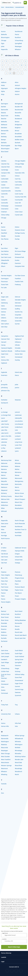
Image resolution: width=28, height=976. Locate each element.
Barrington (4, 103)
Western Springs (6, 765)
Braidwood (18, 118)
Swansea (17, 692)
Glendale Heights (20, 300)
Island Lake (18, 372)
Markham (4, 478)
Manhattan (4, 466)
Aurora (3, 31)
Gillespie (4, 320)
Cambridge (4, 170)
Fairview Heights (6, 275)
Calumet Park (5, 167)
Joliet (2, 46)
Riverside (4, 626)
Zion (2, 793)
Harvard (3, 342)
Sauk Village (5, 662)
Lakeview (4, 442)
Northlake (18, 535)
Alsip (2, 94)
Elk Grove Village (20, 251)
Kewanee (18, 400)
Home (2, 7)
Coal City (17, 179)
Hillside (17, 345)
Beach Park (4, 115)
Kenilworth (4, 403)
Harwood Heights (6, 348)
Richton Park (5, 614)
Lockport (18, 436)
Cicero (17, 170)
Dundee (17, 236)
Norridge (4, 535)
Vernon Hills (5, 726)
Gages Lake (4, 297)
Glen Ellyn (4, 326)
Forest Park (4, 284)
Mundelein (18, 505)
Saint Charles (5, 653)
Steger (17, 668)
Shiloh (3, 681)
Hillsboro (18, 342)
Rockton (17, 617)
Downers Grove (20, 230)
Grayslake (18, 315)
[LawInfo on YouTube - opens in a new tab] (16, 970)
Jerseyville (4, 384)
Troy (16, 704)
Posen (17, 596)
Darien (3, 227)
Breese (17, 121)
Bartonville (4, 109)
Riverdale (4, 623)
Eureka (17, 260)
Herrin (3, 357)
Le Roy (3, 448)
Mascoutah (4, 484)
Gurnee (17, 323)
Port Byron (18, 593)
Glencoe (17, 297)
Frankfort (18, 278)
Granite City (18, 312)
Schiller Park (5, 671)
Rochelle (3, 638)
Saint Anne (4, 650)
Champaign (4, 205)
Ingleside (4, 372)
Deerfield (4, 233)
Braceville (18, 112)
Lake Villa (4, 430)
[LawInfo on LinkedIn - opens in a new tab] (21, 970)
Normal (3, 532)
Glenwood (18, 306)
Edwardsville (5, 260)
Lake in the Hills (6, 436)
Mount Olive (19, 496)
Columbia (18, 191)
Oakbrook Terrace (20, 547)
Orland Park (18, 559)
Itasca (17, 375)
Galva (3, 306)
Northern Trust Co (20, 529)
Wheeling (4, 774)
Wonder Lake (19, 759)
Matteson (4, 487)
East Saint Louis (6, 257)
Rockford (18, 37)
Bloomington (5, 37)
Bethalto (4, 142)
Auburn (17, 91)
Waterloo (4, 744)
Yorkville (3, 783)
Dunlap (17, 239)
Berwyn (3, 139)
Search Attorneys (14, 947)
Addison (3, 82)
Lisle (16, 430)
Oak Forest (4, 556)
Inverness (4, 375)
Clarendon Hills (20, 173)
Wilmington (18, 744)
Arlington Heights (20, 88)
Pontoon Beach (20, 587)
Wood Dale (18, 762)
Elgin (2, 43)
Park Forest (4, 587)
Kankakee (4, 400)
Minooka (17, 463)
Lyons (17, 451)
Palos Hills (4, 578)
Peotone (17, 572)
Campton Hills (5, 173)
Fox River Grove (20, 275)
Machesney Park (6, 460)
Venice (3, 723)
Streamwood (19, 680)
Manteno (4, 469)
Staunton (18, 665)
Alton (16, 82)
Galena (3, 300)
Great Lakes (18, 317)
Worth (17, 774)
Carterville (4, 194)
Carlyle (3, 185)
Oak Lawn (4, 559)
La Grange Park (6, 415)
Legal (2, 961)
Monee (17, 475)
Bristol (17, 130)
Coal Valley (18, 182)
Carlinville (4, 182)
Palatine (3, 572)
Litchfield (18, 433)
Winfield (17, 747)
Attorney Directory (9, 7)
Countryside (19, 200)
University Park (6, 714)
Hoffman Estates (20, 351)
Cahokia (3, 161)
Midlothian (4, 505)
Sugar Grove (19, 683)
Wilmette (18, 741)
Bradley (17, 115)
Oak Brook (4, 553)
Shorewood (4, 684)
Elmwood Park (19, 257)
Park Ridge (4, 590)
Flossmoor (4, 281)
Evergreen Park (19, 266)
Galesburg (4, 303)
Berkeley (4, 136)
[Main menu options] (6, 2)
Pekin (3, 596)
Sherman (4, 678)
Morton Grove (19, 493)
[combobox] (14, 935)
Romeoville (18, 623)
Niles (2, 529)
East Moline (5, 251)
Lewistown (18, 415)
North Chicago (19, 520)
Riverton (3, 629)
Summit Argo (19, 689)
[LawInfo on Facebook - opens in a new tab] (7, 970)
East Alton (4, 248)
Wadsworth (4, 735)
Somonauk (4, 693)
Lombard (18, 439)
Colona (17, 188)
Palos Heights (5, 575)
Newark (3, 526)
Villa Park (18, 723)
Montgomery (19, 481)
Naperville (4, 49)
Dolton (17, 227)
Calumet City (5, 164)
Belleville (4, 34)
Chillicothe (18, 167)
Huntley (17, 360)
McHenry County (6, 496)
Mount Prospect (20, 499)
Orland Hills (18, 556)
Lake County (5, 424)
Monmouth (18, 478)
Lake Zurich (4, 433)
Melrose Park (5, 499)
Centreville (4, 202)
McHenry (4, 493)
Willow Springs (19, 735)
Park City (4, 584)
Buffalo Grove (19, 139)
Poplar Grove (19, 590)
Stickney (17, 671)
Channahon (4, 208)
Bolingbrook (19, 103)
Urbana (17, 714)
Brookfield (18, 136)
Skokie (3, 690)
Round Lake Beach (21, 635)
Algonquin (4, 88)
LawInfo (3, 957)
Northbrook (18, 31)
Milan (3, 508)
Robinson (4, 635)
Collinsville (18, 185)
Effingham (4, 263)
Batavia (3, 112)
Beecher (3, 118)
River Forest (5, 617)
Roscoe (17, 626)
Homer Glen (19, 354)
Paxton (3, 593)
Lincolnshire (19, 421)
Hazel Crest (4, 354)
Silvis (2, 687)
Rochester (4, 641)
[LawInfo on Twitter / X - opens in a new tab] (11, 970)
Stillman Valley (19, 674)
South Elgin (18, 653)
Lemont (17, 412)
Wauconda (4, 747)
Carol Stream (5, 188)
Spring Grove (19, 659)
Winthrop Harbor (20, 756)
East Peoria (4, 254)
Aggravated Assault (19, 7)
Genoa (3, 315)
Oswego (17, 562)
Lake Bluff (4, 421)
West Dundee (5, 756)
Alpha (3, 91)
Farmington (5, 278)
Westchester (5, 762)
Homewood (18, 357)
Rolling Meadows (20, 620)
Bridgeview (18, 124)
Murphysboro (19, 508)
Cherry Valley (5, 214)
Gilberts (3, 317)
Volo (16, 726)
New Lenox (4, 523)
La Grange (4, 412)
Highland (4, 363)
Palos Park (4, 581)
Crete (16, 208)
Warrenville (4, 738)
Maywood (4, 490)
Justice (17, 387)
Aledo (3, 85)
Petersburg (18, 575)
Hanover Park (5, 339)
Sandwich (4, 659)
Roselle (17, 629)
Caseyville (4, 200)
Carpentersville (6, 191)
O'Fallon (3, 550)
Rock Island (18, 611)
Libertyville (18, 418)
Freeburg (18, 284)
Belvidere (4, 127)
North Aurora (5, 538)
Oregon (17, 553)
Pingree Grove (19, 578)
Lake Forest (4, 427)
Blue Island (4, 151)
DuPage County (20, 233)
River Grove (4, 620)
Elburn (3, 266)
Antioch (17, 85)
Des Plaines (4, 239)
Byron (17, 148)
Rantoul (3, 611)
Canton (3, 176)
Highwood (18, 339)
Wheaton (18, 49)
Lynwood (18, 448)
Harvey (3, 345)
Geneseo (4, 309)
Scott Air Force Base (5, 675)
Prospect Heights (20, 599)
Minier (17, 460)
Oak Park (4, 562)
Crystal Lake (19, 214)
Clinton (17, 176)
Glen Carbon (5, 323)
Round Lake (18, 632)
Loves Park (18, 445)
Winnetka (18, 753)
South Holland (19, 656)
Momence (18, 472)
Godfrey (17, 309)
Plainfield (18, 581)
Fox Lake (4, 287)
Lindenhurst (19, 427)
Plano (17, 584)
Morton (17, 490)
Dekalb (3, 236)
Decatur (3, 230)
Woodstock (18, 771)
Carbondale (4, 179)
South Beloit (19, 650)
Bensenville (4, 130)
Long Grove (18, 442)
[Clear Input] (25, 935)
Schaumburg (19, 40)
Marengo (4, 472)
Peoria (17, 34)
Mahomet (4, 463)
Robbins (3, 632)
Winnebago (18, 750)
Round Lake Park (20, 638)
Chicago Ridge (19, 164)
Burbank (17, 142)
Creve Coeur (19, 211)
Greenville (18, 320)
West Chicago (5, 753)
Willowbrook (19, 738)
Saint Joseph (5, 656)
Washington (5, 741)
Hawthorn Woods (6, 351)
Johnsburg (4, 387)
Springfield (18, 43)
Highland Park (19, 336)
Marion (3, 475)
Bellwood (4, 124)
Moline (17, 469)
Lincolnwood (19, 424)
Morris (17, 487)
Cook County (19, 194)
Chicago (3, 40)
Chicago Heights (20, 161)
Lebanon (4, 451)
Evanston (18, 263)
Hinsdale (17, 348)
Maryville (4, 481)
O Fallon (3, 547)
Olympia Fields (19, 550)
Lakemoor (4, 439)
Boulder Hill (18, 106)
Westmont (4, 768)
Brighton (18, 127)
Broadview (18, 133)
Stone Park (18, 677)
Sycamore (18, 695)
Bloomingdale (5, 145)
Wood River (18, 765)
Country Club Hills (20, 197)
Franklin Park (19, 281)
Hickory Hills (5, 360)
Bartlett (3, 106)
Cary (2, 197)
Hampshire (4, 336)
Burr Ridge (18, 145)
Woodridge (18, 768)
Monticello (18, 484)
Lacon (3, 418)
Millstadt (4, 511)
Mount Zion (18, 502)
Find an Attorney (6, 953)
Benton (3, 133)
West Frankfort (6, 759)
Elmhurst (18, 254)
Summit (17, 686)
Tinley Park (4, 704)
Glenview (18, 303)
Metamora (4, 502)
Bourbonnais (19, 109)
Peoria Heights (5, 602)
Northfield (18, 532)
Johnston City (5, 390)
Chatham (4, 211)
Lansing (3, 445)
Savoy (3, 665)
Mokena (17, 466)
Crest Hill (18, 202)
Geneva (3, 312)
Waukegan (18, 46)
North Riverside (20, 523)
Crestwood (18, 205)
